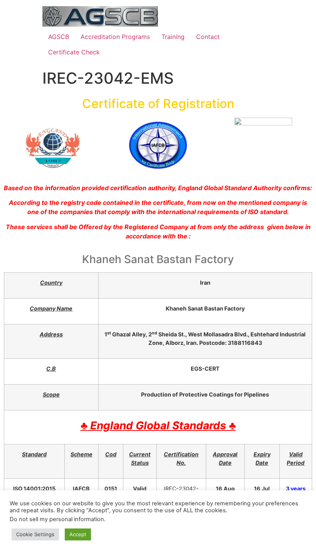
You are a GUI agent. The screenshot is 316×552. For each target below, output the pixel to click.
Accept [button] (77, 534)
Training (173, 37)
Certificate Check (74, 52)
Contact (208, 37)
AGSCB (58, 37)
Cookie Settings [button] (35, 534)
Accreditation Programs (115, 37)
